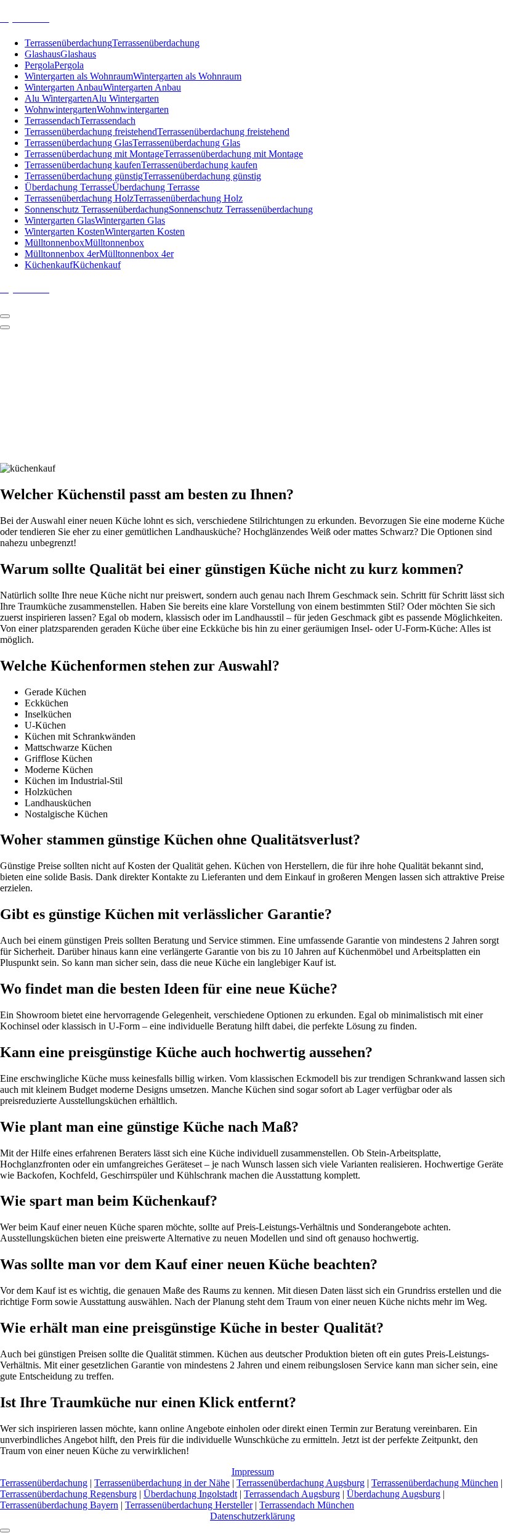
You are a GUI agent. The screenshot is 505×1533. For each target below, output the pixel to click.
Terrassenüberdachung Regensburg (68, 1494)
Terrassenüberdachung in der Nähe (162, 1483)
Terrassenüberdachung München (434, 1483)
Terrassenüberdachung (43, 1483)
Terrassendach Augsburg (292, 1494)
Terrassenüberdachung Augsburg (300, 1483)
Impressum (253, 1471)
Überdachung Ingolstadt (190, 1494)
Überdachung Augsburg (393, 1494)
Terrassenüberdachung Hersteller (188, 1505)
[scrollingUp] (5, 1530)
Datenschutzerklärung (252, 1516)
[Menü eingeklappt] (5, 316)
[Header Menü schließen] (5, 327)
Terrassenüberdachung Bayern (59, 1505)
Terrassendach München (306, 1505)
